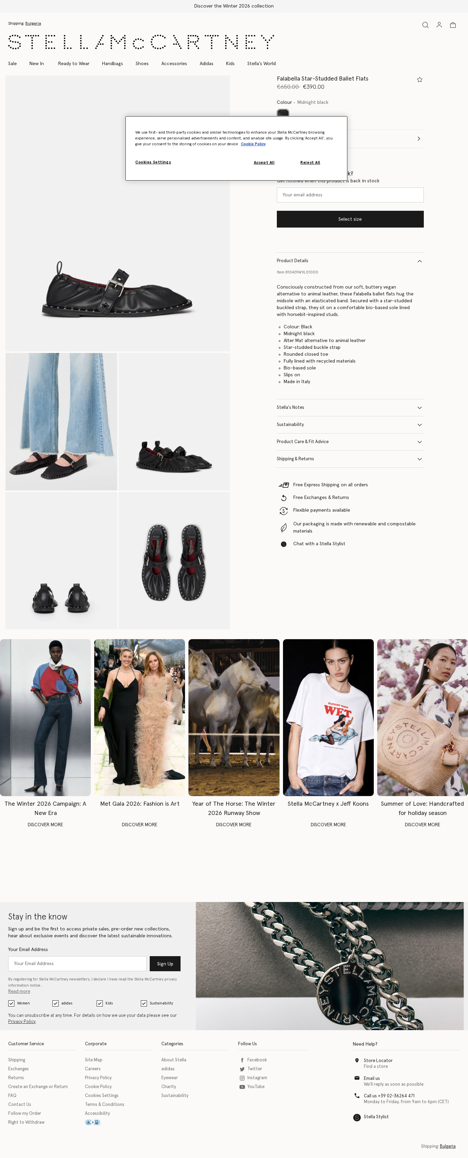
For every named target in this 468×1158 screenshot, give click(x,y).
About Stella (173, 1060)
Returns (16, 1078)
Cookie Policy (98, 1087)
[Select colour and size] (420, 79)
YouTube (255, 1087)
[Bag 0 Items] (453, 25)
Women (23, 1003)
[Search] (425, 25)
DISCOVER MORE (45, 824)
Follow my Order (24, 1113)
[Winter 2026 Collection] (45, 717)
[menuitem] (36, 63)
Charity (168, 1087)
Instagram (257, 1078)
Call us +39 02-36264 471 (389, 1096)
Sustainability (290, 425)
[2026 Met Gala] (139, 717)
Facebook (257, 1060)
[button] (117, 213)
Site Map (93, 1060)
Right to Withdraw (26, 1122)
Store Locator (378, 1061)
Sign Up (165, 964)
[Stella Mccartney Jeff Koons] (328, 717)
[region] (236, 148)
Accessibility (97, 1113)
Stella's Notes (290, 407)
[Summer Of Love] (422, 717)
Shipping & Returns (295, 459)
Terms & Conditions (104, 1104)
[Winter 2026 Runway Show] (233, 717)
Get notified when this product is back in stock (328, 181)
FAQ (12, 1096)
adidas (66, 1003)
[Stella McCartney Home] (141, 42)
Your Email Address (28, 949)
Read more (19, 991)
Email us (372, 1078)
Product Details (292, 261)
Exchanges (18, 1069)
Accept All (264, 162)
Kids (109, 1003)
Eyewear (169, 1078)
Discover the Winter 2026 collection (234, 6)
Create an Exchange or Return (38, 1087)
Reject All (310, 162)
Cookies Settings (102, 1096)
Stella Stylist (376, 1117)
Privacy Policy (22, 1022)
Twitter (254, 1069)
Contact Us (19, 1104)
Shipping (16, 1060)
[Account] (439, 25)
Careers (93, 1069)
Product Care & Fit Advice (303, 442)
